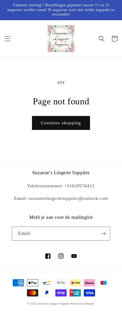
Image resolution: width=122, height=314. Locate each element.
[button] (7, 38)
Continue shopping (61, 122)
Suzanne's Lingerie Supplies (54, 303)
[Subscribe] (103, 234)
